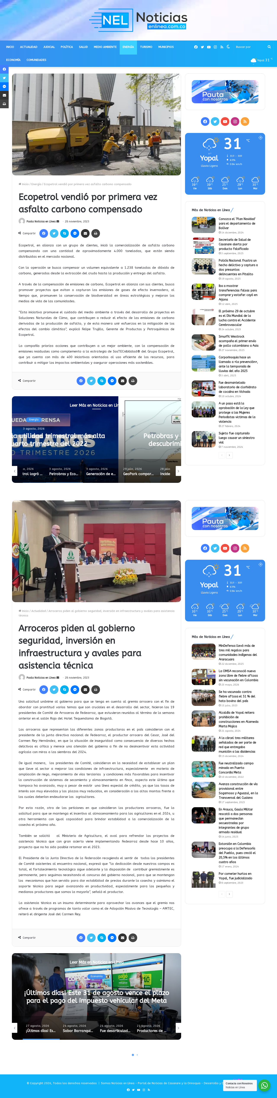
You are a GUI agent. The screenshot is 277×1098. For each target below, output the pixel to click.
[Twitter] (54, 233)
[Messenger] (75, 233)
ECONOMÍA (13, 59)
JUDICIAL (49, 47)
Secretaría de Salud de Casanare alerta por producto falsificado (235, 244)
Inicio (25, 184)
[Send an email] (57, 221)
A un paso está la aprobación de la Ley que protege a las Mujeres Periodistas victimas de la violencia (237, 413)
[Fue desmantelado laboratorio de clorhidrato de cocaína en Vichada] (204, 388)
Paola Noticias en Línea (41, 221)
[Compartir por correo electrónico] (85, 233)
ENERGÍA (128, 47)
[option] (96, 439)
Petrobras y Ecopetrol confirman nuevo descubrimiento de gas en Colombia (96, 440)
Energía (36, 184)
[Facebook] (43, 233)
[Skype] (64, 233)
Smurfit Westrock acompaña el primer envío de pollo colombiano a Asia (238, 341)
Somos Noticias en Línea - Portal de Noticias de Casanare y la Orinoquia (150, 1083)
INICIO (10, 47)
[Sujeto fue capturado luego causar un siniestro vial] (204, 439)
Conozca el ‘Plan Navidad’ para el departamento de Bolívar (237, 223)
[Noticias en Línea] (138, 20)
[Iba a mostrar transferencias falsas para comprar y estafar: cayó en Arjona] (204, 292)
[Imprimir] (95, 233)
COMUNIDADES (36, 59)
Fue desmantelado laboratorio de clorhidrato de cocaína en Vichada (237, 387)
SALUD (83, 47)
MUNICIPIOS (166, 47)
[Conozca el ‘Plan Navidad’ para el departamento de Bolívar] (204, 225)
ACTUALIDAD (28, 47)
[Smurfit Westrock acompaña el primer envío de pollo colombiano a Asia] (204, 342)
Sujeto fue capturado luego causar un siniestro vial (237, 438)
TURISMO (146, 47)
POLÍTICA (67, 47)
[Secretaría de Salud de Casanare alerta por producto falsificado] (204, 246)
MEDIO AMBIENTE (105, 47)
